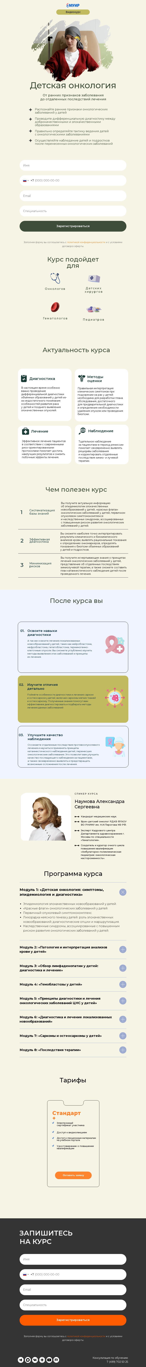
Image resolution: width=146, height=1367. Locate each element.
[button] (73, 1175)
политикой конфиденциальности (86, 242)
